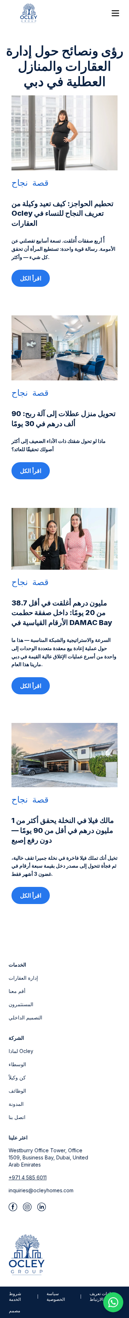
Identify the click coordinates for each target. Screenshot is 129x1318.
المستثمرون (21, 1004)
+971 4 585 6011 (28, 1177)
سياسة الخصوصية (56, 1296)
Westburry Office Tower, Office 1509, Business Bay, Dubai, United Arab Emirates (48, 1157)
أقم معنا (17, 991)
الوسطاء (17, 1064)
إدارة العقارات (23, 978)
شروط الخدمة (15, 1296)
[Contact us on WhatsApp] (113, 1302)
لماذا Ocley (21, 1051)
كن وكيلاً (17, 1077)
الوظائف (17, 1091)
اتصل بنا (17, 1117)
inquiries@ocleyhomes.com (41, 1190)
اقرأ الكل (30, 278)
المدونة (16, 1104)
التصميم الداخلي (25, 1017)
